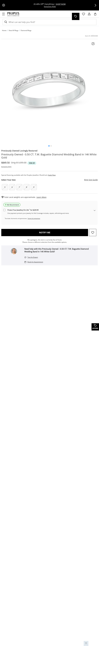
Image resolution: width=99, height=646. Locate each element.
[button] (95, 5)
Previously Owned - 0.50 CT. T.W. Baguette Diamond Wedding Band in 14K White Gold (49, 156)
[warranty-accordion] (95, 210)
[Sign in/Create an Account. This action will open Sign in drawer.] (89, 14)
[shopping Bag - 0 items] (96, 15)
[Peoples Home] (13, 14)
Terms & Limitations (34, 218)
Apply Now (52, 175)
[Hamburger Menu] (3, 14)
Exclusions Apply (6, 167)
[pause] (3, 5)
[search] (5, 22)
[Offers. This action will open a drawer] (75, 16)
